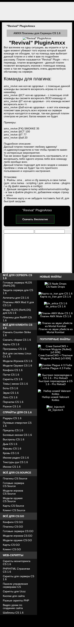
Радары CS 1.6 (12, 418)
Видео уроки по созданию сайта (13, 607)
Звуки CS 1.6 (11, 392)
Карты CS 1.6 (11, 344)
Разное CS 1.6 (12, 406)
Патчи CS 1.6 (11, 374)
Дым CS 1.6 (10, 443)
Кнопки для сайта (14, 595)
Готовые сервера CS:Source (13, 484)
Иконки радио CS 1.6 (16, 457)
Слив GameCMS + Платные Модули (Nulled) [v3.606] (55, 357)
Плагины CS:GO (13, 526)
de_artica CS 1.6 (56, 306)
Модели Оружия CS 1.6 (17, 365)
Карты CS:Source (13, 505)
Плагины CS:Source (15, 478)
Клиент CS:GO (12, 549)
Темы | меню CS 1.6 (15, 383)
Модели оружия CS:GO (17, 540)
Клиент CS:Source (14, 510)
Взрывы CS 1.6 (12, 448)
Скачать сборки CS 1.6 (17, 339)
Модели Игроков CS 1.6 (17, 360)
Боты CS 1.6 (10, 388)
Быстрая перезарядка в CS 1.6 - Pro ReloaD (55, 383)
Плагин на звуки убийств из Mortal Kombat (55, 331)
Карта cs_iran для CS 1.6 (55, 296)
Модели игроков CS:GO (17, 535)
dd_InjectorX (55, 409)
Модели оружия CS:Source (13, 500)
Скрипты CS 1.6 (12, 379)
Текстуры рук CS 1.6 (15, 462)
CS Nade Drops (55, 286)
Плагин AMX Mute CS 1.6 (55, 316)
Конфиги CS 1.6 (13, 370)
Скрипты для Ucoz (14, 591)
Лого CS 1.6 (10, 397)
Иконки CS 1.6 (11, 466)
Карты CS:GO (11, 544)
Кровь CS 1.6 (11, 453)
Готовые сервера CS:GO (18, 531)
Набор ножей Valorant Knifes (55, 398)
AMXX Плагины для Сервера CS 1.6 (37, 33)
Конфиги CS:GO (13, 522)
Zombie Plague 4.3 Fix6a (55, 368)
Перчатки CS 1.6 (13, 401)
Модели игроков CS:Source (13, 492)
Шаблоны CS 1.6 (13, 612)
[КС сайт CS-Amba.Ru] (37, 11)
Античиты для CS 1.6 (16, 297)
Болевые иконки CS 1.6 (17, 434)
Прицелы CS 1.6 (13, 430)
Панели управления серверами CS (15, 585)
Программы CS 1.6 (14, 348)
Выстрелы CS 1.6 (13, 439)
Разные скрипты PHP (16, 600)
